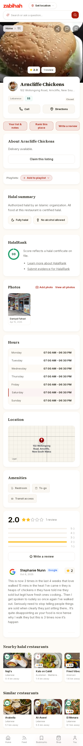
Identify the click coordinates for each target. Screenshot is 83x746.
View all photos (65, 287)
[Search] (75, 15)
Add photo (46, 287)
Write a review (68, 126)
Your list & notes (15, 126)
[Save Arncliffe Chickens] (76, 29)
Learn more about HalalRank (46, 263)
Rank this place (41, 126)
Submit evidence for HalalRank (48, 269)
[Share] (57, 29)
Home (9, 28)
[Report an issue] (67, 29)
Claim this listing (41, 159)
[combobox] (40, 15)
